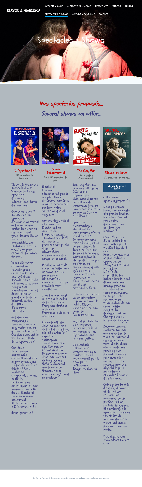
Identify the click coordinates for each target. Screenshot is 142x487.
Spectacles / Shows (56, 14)
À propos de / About (79, 6)
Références (101, 6)
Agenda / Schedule (83, 14)
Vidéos (117, 6)
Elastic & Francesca (23, 10)
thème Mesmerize (100, 478)
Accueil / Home (54, 6)
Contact (103, 14)
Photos (129, 6)
